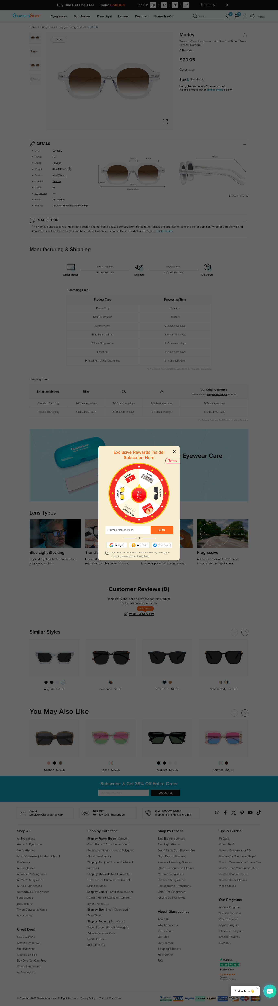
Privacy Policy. (143, 556)
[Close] (174, 451)
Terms (172, 460)
